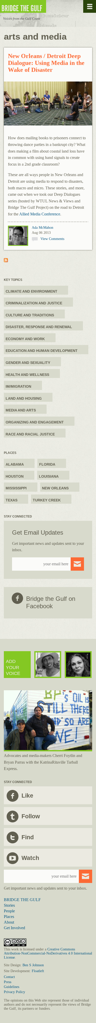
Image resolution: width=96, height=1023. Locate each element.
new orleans (55, 488)
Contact (9, 977)
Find (28, 837)
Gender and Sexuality (28, 363)
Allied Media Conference (39, 214)
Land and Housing (24, 398)
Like (27, 795)
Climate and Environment (31, 291)
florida (47, 464)
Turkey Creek (47, 500)
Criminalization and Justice (34, 303)
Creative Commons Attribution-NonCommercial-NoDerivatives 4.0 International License (48, 953)
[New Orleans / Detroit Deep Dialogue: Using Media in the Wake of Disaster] (48, 104)
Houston (15, 476)
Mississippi (16, 488)
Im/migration (18, 386)
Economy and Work (25, 339)
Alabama (15, 464)
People (9, 911)
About (9, 922)
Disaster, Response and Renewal (39, 327)
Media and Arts (21, 410)
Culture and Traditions (30, 315)
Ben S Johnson (33, 965)
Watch (30, 858)
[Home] (38, 6)
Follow (31, 816)
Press (7, 982)
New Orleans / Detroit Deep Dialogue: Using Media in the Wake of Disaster (46, 63)
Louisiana (49, 476)
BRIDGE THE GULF (22, 900)
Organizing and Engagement (35, 422)
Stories (9, 905)
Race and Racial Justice (30, 434)
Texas (11, 500)
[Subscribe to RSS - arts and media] (6, 261)
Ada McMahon (42, 227)
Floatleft (38, 971)
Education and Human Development (42, 351)
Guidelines (11, 987)
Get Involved (14, 928)
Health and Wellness (27, 375)
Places (9, 916)
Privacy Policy (14, 992)
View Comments (52, 239)
